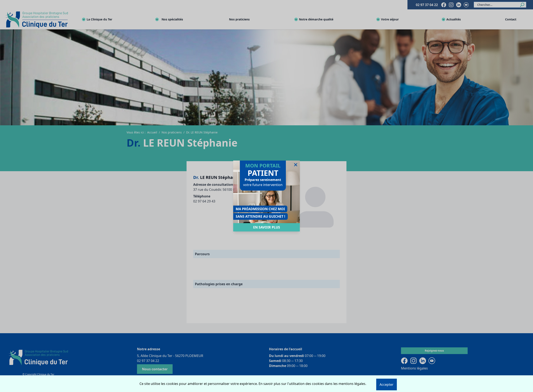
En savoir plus (266, 227)
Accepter (387, 384)
